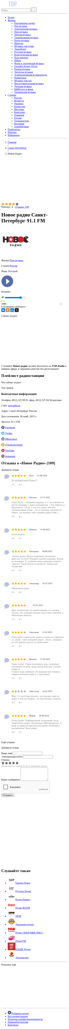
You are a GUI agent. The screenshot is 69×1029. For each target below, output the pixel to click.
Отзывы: (22, 207)
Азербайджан (21, 126)
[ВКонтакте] (3, 310)
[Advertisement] (34, 180)
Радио (11, 17)
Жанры (12, 20)
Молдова (19, 109)
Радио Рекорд (22, 899)
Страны (12, 95)
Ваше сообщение (10, 779)
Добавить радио (20, 1013)
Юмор (17, 60)
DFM (18, 916)
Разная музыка (22, 69)
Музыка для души (24, 46)
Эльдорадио (22, 957)
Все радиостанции (18, 1016)
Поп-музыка (21, 31)
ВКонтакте (11, 439)
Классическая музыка (26, 54)
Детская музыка (23, 86)
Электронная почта (11, 756)
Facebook (10, 427)
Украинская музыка (25, 92)
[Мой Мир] (12, 310)
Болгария (19, 123)
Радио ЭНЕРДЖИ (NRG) (29, 932)
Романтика (20, 77)
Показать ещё (8, 964)
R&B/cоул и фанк (23, 89)
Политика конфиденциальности (25, 1019)
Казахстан (19, 106)
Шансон (18, 43)
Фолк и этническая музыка (29, 63)
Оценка (5, 759)
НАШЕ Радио (23, 949)
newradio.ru (14, 405)
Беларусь (19, 100)
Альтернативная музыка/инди (30, 75)
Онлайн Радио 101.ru (25, 66)
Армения (19, 115)
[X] (17, 310)
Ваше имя (6, 753)
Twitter (8, 433)
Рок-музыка (20, 26)
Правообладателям (18, 1022)
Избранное (14, 135)
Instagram (10, 456)
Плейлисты (14, 129)
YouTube (9, 450)
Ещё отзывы (8, 742)
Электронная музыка (25, 29)
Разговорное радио (24, 23)
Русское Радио (23, 891)
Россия (18, 98)
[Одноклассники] (8, 310)
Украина (18, 103)
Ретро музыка (21, 40)
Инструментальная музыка (29, 83)
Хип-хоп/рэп (21, 57)
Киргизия (19, 112)
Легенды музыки (23, 72)
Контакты (13, 1025)
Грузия (18, 118)
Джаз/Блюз (20, 49)
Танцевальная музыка (26, 37)
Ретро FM (20, 941)
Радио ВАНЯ (22, 907)
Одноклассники (14, 444)
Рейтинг (12, 132)
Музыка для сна (23, 80)
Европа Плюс (22, 883)
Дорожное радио (24, 924)
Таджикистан (21, 120)
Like (65, 304)
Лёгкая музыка (22, 34)
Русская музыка (22, 52)
